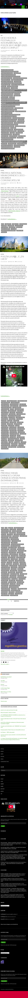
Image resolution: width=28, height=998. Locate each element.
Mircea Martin (13, 575)
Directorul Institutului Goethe (8, 106)
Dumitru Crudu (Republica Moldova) (9, 119)
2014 (6, 527)
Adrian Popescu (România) (7, 73)
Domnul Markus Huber (6, 117)
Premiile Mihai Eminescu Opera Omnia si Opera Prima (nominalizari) (13, 477)
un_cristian (14, 588)
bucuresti (4, 86)
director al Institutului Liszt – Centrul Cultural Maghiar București (13, 103)
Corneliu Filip (14, 542)
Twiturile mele (4, 701)
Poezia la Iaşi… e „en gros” (12, 257)
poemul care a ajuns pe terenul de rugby (9, 710)
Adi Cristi (4, 400)
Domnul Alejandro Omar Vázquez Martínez (11, 114)
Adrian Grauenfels (6, 402)
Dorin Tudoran (21, 549)
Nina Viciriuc (12, 580)
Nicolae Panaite (5, 433)
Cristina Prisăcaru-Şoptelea (17, 544)
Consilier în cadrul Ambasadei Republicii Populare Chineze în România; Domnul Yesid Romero (14, 90)
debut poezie (4, 547)
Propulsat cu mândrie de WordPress (7, 989)
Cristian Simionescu (19, 409)
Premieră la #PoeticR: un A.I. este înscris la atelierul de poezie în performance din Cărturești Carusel (13, 896)
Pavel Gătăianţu (20, 437)
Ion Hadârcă (20, 422)
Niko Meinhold (5, 580)
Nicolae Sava (23, 433)
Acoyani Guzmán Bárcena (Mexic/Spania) (10, 71)
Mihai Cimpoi (4, 572)
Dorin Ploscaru (5, 412)
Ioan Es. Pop (16, 420)
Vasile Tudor (4, 593)
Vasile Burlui (14, 445)
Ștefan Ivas (4, 232)
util (1, 35)
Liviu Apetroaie (5, 565)
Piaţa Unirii (4, 438)
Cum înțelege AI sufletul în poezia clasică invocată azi (12, 878)
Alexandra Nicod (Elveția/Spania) (8, 74)
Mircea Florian (5, 136)
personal (2, 788)
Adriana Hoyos (17, 73)
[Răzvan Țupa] (2, 961)
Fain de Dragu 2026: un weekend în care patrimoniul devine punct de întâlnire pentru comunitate (13, 848)
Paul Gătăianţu (5, 437)
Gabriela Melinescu (6, 555)
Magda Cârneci (19, 132)
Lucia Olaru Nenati (6, 567)
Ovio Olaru (13, 228)
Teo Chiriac (17, 442)
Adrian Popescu (5, 529)
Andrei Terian (12, 532)
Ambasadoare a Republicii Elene (20, 78)
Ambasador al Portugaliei (17, 79)
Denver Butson (5, 97)
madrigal (12, 132)
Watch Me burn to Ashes (6, 691)
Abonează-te (4, 981)
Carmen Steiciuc (23, 405)
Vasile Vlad (11, 593)
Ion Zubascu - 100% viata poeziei (7, 732)
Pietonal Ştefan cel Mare (13, 438)
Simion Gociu (11, 440)
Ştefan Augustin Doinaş (15, 585)
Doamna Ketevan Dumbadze (7, 108)
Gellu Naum (4, 557)
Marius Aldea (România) (6, 134)
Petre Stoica (4, 582)
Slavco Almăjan (19, 440)
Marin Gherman (21, 428)
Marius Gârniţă (22, 570)
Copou (12, 409)
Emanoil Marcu (12, 552)
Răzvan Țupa (14, 50)
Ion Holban (9, 562)
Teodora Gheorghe (6, 588)
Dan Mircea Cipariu (12, 410)
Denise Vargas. (17, 95)
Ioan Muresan (13, 422)
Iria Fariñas (13, 127)
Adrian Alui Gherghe (22, 400)
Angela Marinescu (21, 532)
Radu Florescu (21, 582)
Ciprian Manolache (14, 537)
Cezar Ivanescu (5, 537)
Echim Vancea (19, 412)
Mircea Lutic (20, 430)
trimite (3, 826)
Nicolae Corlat (13, 432)
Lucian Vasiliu (21, 131)
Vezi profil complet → (5, 664)
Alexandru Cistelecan (6, 531)
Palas (19, 435)
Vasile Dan (21, 445)
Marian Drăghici (12, 428)
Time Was (3, 680)
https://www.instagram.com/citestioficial (9, 924)
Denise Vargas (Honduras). (7, 95)
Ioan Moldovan (5, 422)
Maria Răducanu (5, 570)
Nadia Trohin (20, 137)
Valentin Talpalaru (6, 443)
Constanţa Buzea (14, 539)
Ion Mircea (16, 562)
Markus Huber (16, 134)
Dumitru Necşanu (13, 550)
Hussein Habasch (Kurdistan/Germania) (10, 124)
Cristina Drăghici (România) (7, 93)
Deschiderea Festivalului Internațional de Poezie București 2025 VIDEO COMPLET (14, 42)
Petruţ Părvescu (12, 582)
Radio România (11, 210)
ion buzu (3, 562)
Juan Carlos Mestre (19, 129)
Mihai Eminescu (5, 191)
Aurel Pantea (22, 404)
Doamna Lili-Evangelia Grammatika (9, 109)
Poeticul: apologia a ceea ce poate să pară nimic (11, 873)
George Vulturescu (20, 417)
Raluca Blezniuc (5, 583)
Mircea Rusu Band (13, 136)
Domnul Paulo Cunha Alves (18, 117)
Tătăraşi (11, 442)
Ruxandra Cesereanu (22, 143)
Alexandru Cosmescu (17, 531)
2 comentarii (19, 261)
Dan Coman (17, 93)
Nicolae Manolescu (22, 577)
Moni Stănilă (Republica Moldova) (9, 137)
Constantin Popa (5, 409)
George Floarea (11, 557)
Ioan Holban (4, 560)
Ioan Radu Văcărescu (19, 560)
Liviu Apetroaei (13, 427)
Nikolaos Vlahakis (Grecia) (7, 139)
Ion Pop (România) (5, 127)
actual (2, 170)
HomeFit (2, 919)
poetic (2, 7)
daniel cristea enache (15, 545)
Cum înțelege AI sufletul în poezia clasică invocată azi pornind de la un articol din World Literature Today (14, 885)
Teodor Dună (17, 146)
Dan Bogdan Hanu (5, 545)
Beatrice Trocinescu (6, 84)
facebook (3, 831)
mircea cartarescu (6, 228)
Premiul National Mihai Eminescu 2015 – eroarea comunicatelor (13, 176)
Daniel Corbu (20, 410)
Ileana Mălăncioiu (5, 559)
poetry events (5, 674)
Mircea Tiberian (22, 136)
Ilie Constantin (14, 559)
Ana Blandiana (18, 81)
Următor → (17, 601)
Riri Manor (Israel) (12, 143)
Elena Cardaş (4, 552)
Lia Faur (17, 425)
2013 (2, 527)
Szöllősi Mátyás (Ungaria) (7, 146)
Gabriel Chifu (4, 417)
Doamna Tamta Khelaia (20, 111)
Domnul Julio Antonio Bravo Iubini (9, 116)
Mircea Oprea (20, 575)
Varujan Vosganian (6, 445)
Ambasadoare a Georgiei (7, 78)
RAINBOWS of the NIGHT (6, 677)
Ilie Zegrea (4, 420)
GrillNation (3, 916)
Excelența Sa (21, 119)
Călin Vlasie (10, 534)
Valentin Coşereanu (22, 588)
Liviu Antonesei (5, 427)
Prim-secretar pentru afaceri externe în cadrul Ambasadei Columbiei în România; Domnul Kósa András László (14, 141)
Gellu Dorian (11, 417)
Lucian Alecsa (14, 567)
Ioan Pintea (11, 560)
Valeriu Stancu (22, 443)
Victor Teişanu (18, 593)
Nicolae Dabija (21, 432)
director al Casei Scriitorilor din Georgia (10, 100)
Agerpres (18, 210)
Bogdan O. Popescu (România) (18, 84)
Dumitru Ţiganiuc (22, 550)
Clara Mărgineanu (17, 407)
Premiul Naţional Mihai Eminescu (8, 230)
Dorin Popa (12, 412)
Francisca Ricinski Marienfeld (14, 415)
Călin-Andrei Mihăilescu (12, 86)
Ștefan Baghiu (5, 587)
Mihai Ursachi (19, 572)
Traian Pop (23, 442)
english (2, 756)
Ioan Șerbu (4, 225)
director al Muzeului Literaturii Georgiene (10, 104)
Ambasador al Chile (6, 79)
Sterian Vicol (4, 442)
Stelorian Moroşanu (14, 587)
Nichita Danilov (5, 432)
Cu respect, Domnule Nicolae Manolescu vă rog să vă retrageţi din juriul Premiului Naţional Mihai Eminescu (14, 739)
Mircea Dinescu (13, 430)
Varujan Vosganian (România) (8, 148)
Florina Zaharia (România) (7, 122)
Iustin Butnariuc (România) (7, 129)
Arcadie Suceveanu (14, 404)
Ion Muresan (22, 562)
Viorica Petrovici (5, 595)
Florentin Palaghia (21, 414)
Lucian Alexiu (20, 427)
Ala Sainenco (20, 529)
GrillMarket (3, 914)
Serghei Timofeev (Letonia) (7, 145)
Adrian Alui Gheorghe (11, 400)
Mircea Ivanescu (5, 575)
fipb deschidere (21, 121)
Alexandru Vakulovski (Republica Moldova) (11, 76)
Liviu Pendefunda (22, 565)
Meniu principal (26, 7)
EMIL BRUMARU (4, 414)
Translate (11, 614)
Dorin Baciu (13, 549)
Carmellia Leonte (14, 405)
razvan (2, 651)
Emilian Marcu (12, 414)
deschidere (12, 97)
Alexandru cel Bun (15, 402)
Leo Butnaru (11, 425)
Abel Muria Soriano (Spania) (7, 69)
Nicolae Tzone (22, 578)
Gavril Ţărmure (15, 555)
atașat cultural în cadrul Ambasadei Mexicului (11, 83)
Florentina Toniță (14, 554)
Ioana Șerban (11, 225)
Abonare (3, 942)
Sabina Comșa (20, 230)
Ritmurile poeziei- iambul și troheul (8, 712)
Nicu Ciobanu (13, 435)
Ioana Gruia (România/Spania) (8, 126)
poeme (2, 751)
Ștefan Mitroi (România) (19, 145)
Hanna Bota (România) (19, 122)
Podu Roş (22, 438)
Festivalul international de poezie (9, 121)
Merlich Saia (19, 227)
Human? (2, 684)
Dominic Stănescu (5, 549)
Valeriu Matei (14, 443)
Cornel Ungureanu (6, 542)
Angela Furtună (5, 404)
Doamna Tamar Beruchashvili (8, 111)
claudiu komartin (5, 539)
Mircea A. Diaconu (5, 573)
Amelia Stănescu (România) (7, 81)
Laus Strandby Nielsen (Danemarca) (9, 131)
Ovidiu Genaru (20, 580)
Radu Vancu (4, 143)
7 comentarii (21, 483)
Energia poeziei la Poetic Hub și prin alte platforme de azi (13, 729)
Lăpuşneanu (4, 425)
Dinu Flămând (21, 547)
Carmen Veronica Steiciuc (19, 534)
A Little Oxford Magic (5, 688)
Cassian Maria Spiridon (6, 407)
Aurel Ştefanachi (5, 405)
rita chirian (4, 440)
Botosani (4, 534)
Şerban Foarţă (5, 585)
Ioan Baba (10, 420)
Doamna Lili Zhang (19, 108)
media (2, 759)
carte (2, 753)
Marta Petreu (12, 227)
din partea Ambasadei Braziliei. (8, 98)
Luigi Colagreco (5, 132)
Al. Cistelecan (13, 529)
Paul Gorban (12, 437)
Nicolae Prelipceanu (14, 433)
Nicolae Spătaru (5, 435)
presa (17, 195)
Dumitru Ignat (5, 550)
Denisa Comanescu (12, 547)
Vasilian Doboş (5, 448)
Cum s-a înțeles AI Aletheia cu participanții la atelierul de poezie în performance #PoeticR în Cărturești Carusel (13, 875)
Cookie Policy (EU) (5, 761)
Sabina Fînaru (20, 583)
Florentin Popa (5, 554)
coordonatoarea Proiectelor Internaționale (11, 92)
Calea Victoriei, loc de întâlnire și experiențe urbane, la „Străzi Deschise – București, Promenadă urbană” (14, 852)
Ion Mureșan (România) (20, 126)
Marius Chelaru (5, 430)
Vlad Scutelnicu (14, 595)
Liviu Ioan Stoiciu (19, 225)
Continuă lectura (5, 66)
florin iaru (4, 415)
